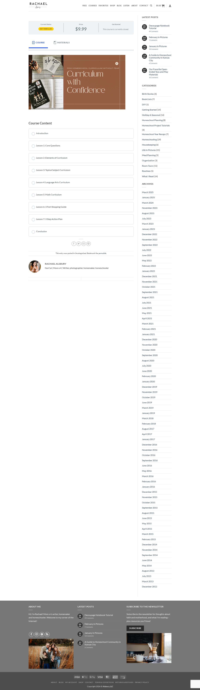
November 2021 (149, 281)
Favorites (103, 5)
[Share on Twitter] (78, 243)
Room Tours (147, 165)
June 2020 (147, 371)
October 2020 (148, 350)
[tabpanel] (81, 84)
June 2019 (147, 402)
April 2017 (147, 434)
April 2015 (147, 528)
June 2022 (147, 255)
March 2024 (147, 202)
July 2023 (146, 218)
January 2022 (148, 271)
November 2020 (149, 344)
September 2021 (150, 292)
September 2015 (150, 507)
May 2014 (147, 565)
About (134, 5)
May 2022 (147, 260)
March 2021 (147, 323)
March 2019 (147, 407)
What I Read (148, 176)
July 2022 (146, 250)
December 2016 (149, 444)
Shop (112, 5)
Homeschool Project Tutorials (156, 125)
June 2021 (147, 308)
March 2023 (147, 223)
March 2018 (147, 418)
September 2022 (150, 244)
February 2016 (149, 481)
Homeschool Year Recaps (154, 134)
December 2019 (149, 386)
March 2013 (147, 581)
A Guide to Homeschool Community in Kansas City (160, 57)
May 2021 (147, 313)
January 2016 (148, 486)
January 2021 (148, 334)
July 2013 (146, 576)
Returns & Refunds (124, 682)
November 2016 (149, 450)
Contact (143, 5)
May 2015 (147, 523)
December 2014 (149, 544)
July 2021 (146, 302)
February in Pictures (158, 37)
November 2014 (149, 549)
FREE (84, 5)
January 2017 (148, 439)
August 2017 (148, 428)
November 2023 (149, 208)
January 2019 (148, 413)
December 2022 (149, 234)
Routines (146, 171)
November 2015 (149, 497)
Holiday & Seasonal (151, 115)
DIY (144, 104)
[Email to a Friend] (83, 243)
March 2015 (147, 534)
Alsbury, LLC (108, 686)
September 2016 (150, 460)
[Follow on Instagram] (36, 634)
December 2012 (149, 586)
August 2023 (148, 213)
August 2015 (148, 513)
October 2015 (148, 502)
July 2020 (146, 365)
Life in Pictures (149, 150)
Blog (119, 5)
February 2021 (149, 329)
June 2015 (147, 518)
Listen (126, 5)
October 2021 (148, 286)
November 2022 (149, 239)
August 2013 (148, 570)
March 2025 (147, 192)
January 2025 (148, 197)
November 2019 (149, 392)
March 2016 (147, 476)
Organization (148, 160)
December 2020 (149, 339)
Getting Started (149, 109)
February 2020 (149, 376)
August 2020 (148, 360)
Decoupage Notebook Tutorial (159, 26)
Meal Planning (149, 155)
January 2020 (148, 381)
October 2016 (148, 455)
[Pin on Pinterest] (88, 243)
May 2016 (147, 471)
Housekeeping (149, 144)
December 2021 (149, 276)
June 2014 (147, 560)
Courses (93, 5)
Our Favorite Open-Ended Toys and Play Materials (158, 72)
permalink (102, 253)
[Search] (151, 5)
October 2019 (148, 397)
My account (71, 682)
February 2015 (149, 539)
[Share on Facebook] (74, 243)
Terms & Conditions (104, 682)
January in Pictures (158, 46)
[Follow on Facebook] (31, 634)
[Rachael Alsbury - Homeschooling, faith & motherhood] (42, 5)
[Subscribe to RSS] (47, 634)
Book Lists (147, 99)
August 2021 (148, 297)
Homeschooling (149, 139)
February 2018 (149, 423)
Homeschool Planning (152, 120)
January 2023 (148, 229)
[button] (160, 6)
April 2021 (147, 318)
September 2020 (150, 355)
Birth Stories (148, 94)
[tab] (38, 42)
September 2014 (150, 555)
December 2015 (149, 492)
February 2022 (149, 265)
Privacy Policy (142, 682)
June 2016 (147, 465)
